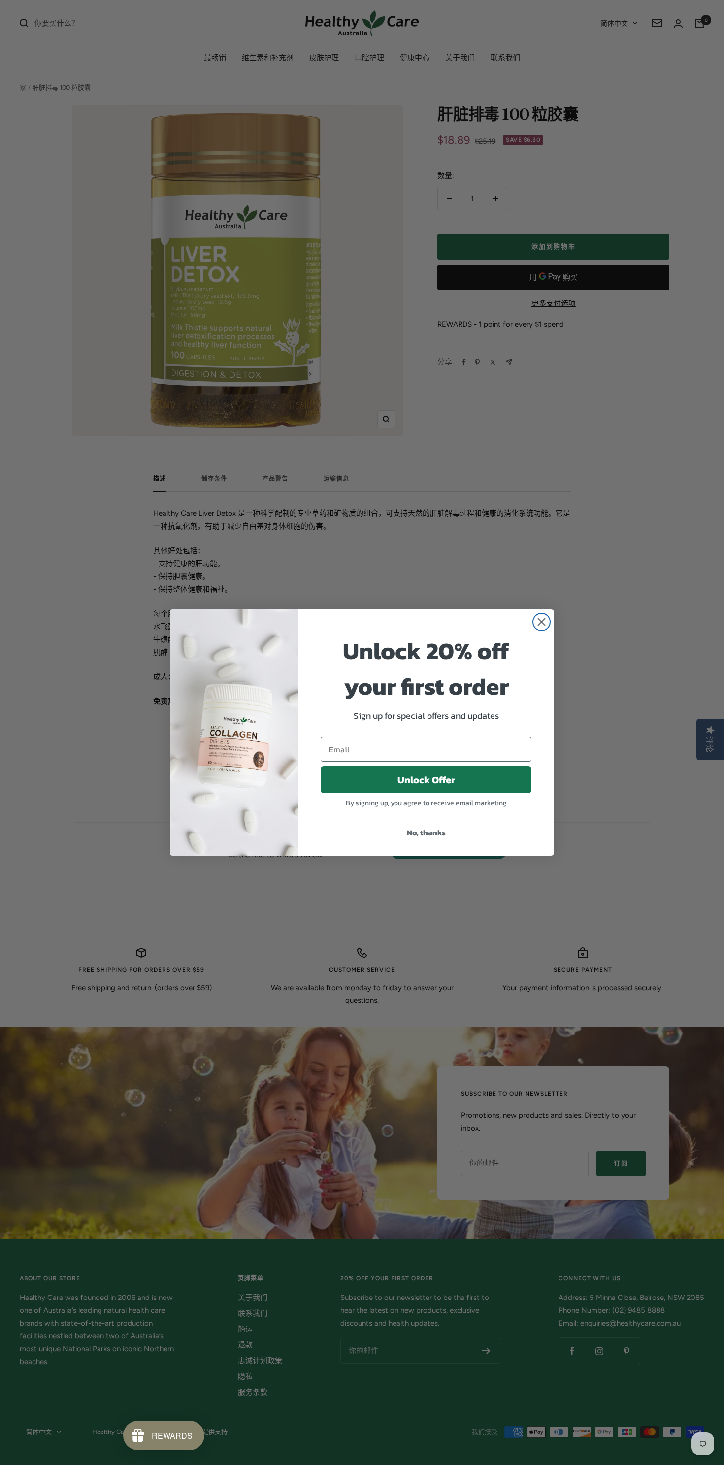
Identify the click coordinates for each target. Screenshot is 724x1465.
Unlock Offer (426, 779)
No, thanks (426, 832)
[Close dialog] (541, 622)
